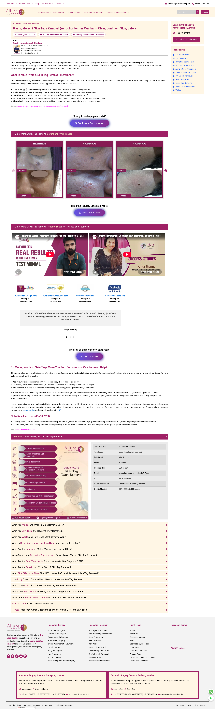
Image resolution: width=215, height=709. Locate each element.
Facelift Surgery (55, 647)
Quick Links (135, 625)
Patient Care (24, 3)
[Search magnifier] (197, 12)
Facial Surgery (58, 12)
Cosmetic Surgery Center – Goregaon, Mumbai (41, 675)
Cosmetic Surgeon (138, 637)
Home (15, 23)
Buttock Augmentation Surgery (61, 660)
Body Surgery (43, 12)
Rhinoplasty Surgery (56, 640)
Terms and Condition (139, 660)
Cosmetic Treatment (98, 625)
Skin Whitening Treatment (100, 633)
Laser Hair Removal (97, 647)
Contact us (134, 647)
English (22, 707)
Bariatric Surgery (55, 657)
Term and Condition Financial (142, 657)
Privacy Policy (136, 654)
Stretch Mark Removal (99, 654)
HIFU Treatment (96, 657)
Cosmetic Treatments (93, 12)
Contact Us (46, 3)
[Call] (211, 698)
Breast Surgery (74, 12)
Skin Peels (93, 644)
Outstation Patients (138, 650)
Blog (37, 3)
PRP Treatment (95, 640)
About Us (10, 3)
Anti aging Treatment (98, 630)
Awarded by (85, 295)
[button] (13, 170)
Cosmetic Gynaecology (117, 12)
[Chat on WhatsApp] (211, 691)
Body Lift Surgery (55, 650)
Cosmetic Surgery (56, 625)
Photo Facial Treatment (99, 660)
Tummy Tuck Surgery (57, 633)
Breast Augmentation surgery (61, 644)
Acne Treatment (96, 637)
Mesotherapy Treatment (100, 650)
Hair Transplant (54, 654)
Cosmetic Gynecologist (140, 644)
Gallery (58, 3)
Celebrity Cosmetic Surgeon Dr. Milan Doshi (27, 43)
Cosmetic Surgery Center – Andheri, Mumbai (132, 675)
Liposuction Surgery (56, 630)
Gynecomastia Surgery (58, 637)
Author (15, 41)
